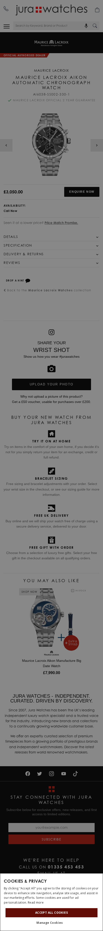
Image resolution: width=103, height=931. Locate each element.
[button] (51, 922)
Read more (36, 902)
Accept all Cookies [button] (51, 913)
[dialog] (51, 902)
